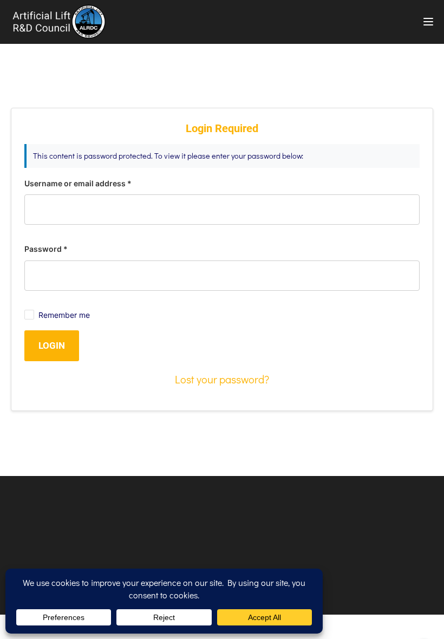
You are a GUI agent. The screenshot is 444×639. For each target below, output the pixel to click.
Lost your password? (222, 379)
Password (46, 248)
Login (51, 345)
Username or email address (78, 183)
